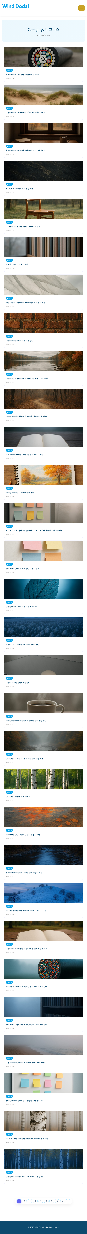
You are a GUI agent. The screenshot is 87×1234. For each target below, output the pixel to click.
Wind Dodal (15, 6)
